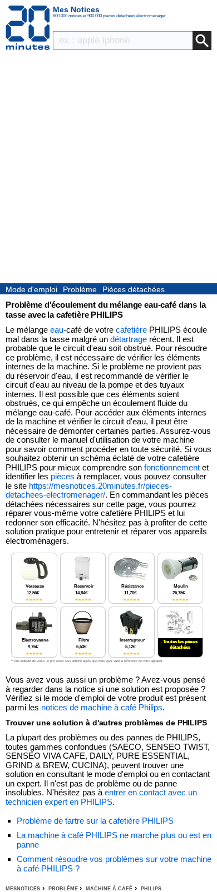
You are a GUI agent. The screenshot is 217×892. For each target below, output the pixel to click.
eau (56, 329)
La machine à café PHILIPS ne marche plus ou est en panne (114, 839)
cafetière (131, 329)
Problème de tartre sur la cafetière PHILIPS (95, 820)
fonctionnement (172, 467)
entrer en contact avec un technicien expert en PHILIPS (101, 797)
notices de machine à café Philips (101, 707)
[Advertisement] (108, 169)
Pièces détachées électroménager (133, 290)
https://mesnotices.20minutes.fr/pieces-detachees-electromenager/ (89, 490)
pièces (63, 476)
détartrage (128, 339)
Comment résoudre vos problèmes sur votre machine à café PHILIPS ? (114, 863)
